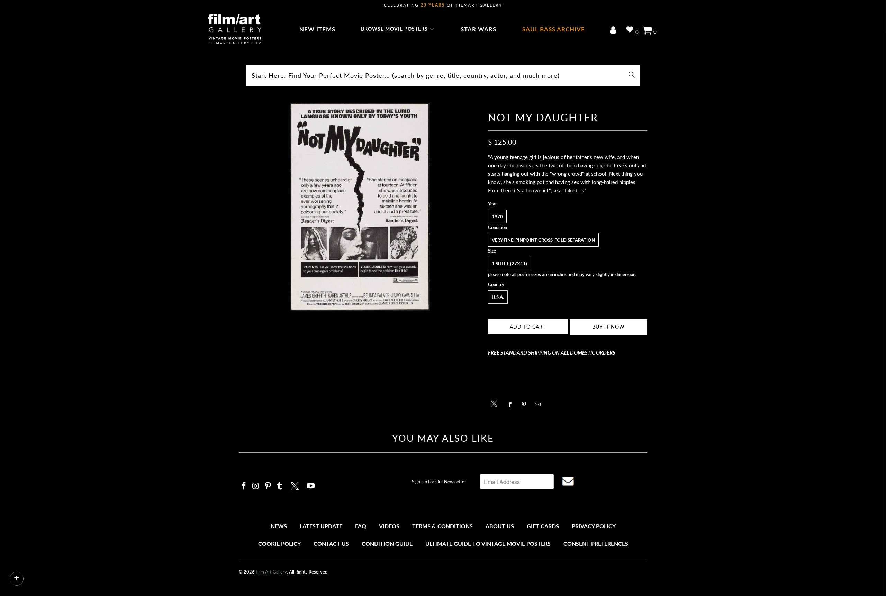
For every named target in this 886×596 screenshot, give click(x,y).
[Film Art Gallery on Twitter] (295, 484)
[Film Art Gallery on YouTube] (311, 486)
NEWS (279, 526)
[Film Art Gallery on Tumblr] (280, 486)
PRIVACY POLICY (594, 526)
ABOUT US (500, 526)
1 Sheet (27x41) (509, 263)
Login (614, 31)
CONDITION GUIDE (387, 543)
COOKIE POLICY (279, 543)
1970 (497, 216)
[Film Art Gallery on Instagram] (256, 486)
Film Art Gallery (271, 572)
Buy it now (608, 327)
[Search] (631, 75)
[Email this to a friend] (539, 404)
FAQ (360, 526)
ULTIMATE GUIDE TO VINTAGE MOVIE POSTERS (488, 543)
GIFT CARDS (543, 526)
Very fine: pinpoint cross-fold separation (543, 240)
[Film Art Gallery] (234, 29)
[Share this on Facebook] (512, 404)
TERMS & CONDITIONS (442, 526)
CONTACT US (331, 543)
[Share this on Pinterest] (526, 404)
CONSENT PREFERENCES (595, 543)
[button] (398, 29)
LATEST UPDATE (321, 526)
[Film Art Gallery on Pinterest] (268, 486)
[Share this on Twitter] (496, 403)
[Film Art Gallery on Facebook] (244, 486)
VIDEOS (389, 526)
